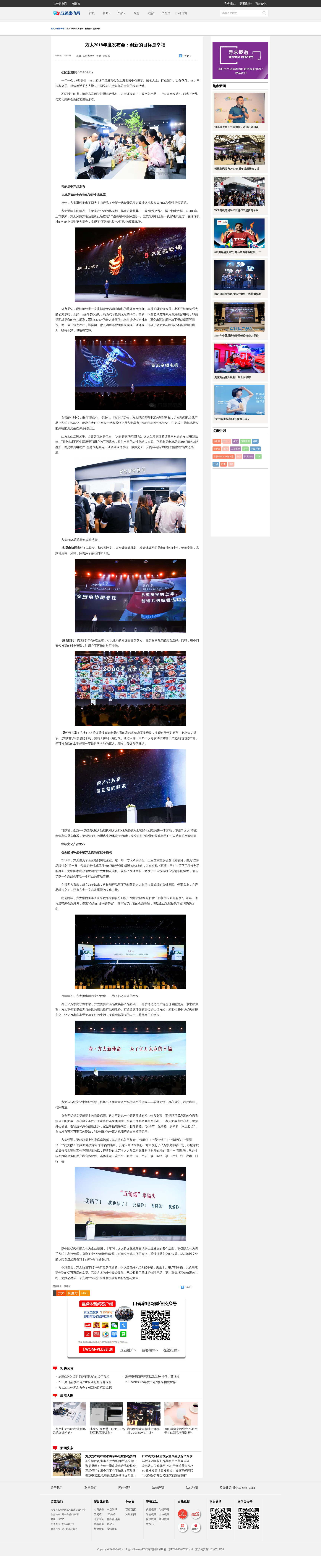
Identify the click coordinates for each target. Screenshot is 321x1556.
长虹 (216, 464)
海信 (231, 464)
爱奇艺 (150, 1524)
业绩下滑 (255, 449)
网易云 (111, 1524)
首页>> (54, 29)
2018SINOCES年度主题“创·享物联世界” (151, 1382)
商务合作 (261, 3)
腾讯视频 (164, 1519)
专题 (136, 13)
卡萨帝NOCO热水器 (224, 456)
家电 (71, 72)
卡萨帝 (217, 449)
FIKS (84, 1293)
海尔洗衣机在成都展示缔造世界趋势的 (110, 1456)
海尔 (225, 449)
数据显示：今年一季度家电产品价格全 (110, 1465)
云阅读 (98, 1514)
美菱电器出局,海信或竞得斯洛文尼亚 (109, 1475)
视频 (151, 13)
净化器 (217, 441)
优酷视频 (151, 1509)
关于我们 (57, 1487)
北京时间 (99, 1519)
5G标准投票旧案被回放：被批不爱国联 (167, 1470)
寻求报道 (230, 3)
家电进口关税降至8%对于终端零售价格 (167, 1465)
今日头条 (99, 1509)
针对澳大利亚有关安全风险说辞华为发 (167, 1456)
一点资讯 (112, 1509)
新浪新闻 (99, 1529)
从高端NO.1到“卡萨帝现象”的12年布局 (83, 1376)
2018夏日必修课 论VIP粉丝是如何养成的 (84, 1382)
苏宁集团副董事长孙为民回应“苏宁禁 (109, 1461)
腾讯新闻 (112, 1529)
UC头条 (111, 1514)
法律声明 (158, 1487)
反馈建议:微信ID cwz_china (237, 1487)
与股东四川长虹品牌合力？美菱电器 (165, 1461)
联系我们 (90, 1487)
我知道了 (158, 799)
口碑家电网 (60, 3)
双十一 (226, 441)
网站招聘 (124, 1487)
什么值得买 (113, 1519)
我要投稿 (246, 3)
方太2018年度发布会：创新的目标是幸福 (85, 1387)
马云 (245, 449)
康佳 (239, 456)
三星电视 (235, 449)
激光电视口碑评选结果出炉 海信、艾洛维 (152, 1376)
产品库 (166, 13)
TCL (258, 456)
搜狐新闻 (99, 1524)
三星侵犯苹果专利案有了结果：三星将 (110, 1470)
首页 (92, 13)
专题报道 (245, 441)
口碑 (65, 72)
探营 (235, 441)
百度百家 (130, 1509)
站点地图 (192, 1487)
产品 (121, 13)
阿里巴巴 (248, 456)
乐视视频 (151, 1514)
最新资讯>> (62, 29)
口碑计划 (181, 13)
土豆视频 (164, 1514)
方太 (61, 1293)
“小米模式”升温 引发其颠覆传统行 (164, 1475)
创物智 (76, 3)
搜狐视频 (151, 1519)
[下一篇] (262, 778)
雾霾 (255, 441)
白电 (223, 464)
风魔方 (73, 1293)
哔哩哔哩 (164, 1509)
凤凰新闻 (130, 1514)
